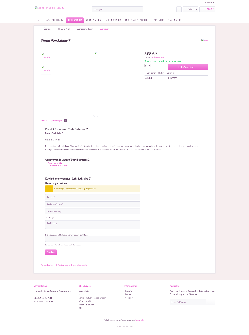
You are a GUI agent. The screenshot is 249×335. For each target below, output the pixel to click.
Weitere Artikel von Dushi (57, 165)
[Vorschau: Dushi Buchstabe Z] (46, 57)
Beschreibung (46, 120)
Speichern (51, 252)
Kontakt (82, 294)
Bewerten (170, 73)
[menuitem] (117, 10)
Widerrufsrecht (85, 301)
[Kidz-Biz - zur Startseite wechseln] (49, 11)
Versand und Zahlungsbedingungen (92, 297)
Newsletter (128, 291)
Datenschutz (84, 291)
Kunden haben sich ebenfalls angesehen (73, 265)
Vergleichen (151, 73)
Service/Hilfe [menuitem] (208, 2)
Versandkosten (140, 320)
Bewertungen (59, 120)
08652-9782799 (43, 298)
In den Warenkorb (186, 67)
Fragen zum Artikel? (55, 163)
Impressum (128, 297)
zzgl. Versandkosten (158, 57)
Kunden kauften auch (49, 265)
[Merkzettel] (179, 9)
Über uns (127, 294)
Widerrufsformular (86, 304)
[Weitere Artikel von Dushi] (204, 44)
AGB (81, 308)
